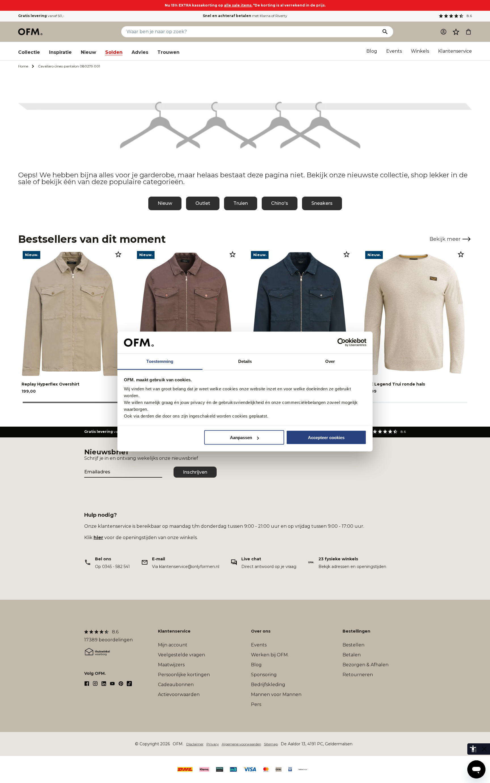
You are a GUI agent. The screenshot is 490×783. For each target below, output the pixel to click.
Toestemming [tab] (159, 361)
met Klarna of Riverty (245, 16)
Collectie (29, 52)
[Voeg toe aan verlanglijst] (118, 254)
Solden (113, 52)
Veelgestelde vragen (181, 655)
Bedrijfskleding (268, 684)
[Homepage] (30, 31)
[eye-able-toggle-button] (484, 749)
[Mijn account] (443, 31)
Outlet (202, 203)
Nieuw (88, 52)
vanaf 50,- (41, 16)
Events (394, 51)
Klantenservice (455, 51)
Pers (256, 704)
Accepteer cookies (326, 437)
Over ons (261, 631)
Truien (240, 203)
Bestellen (353, 645)
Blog (371, 51)
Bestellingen (356, 631)
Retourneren (358, 674)
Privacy (212, 744)
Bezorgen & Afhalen (365, 664)
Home (23, 66)
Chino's (279, 203)
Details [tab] (245, 361)
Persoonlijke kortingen (184, 674)
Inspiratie (60, 52)
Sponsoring (264, 674)
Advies (140, 52)
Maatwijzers (171, 664)
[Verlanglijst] (456, 31)
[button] (456, 31)
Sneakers (322, 203)
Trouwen (168, 52)
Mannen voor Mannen (276, 694)
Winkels (420, 51)
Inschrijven (195, 472)
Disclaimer (195, 744)
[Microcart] (468, 31)
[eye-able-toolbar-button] (473, 749)
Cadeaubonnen (176, 684)
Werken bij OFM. (270, 655)
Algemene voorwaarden (241, 744)
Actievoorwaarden (179, 694)
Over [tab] (330, 361)
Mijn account (172, 645)
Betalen (352, 655)
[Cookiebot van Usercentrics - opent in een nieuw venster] (341, 342)
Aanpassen (241, 437)
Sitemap (271, 744)
